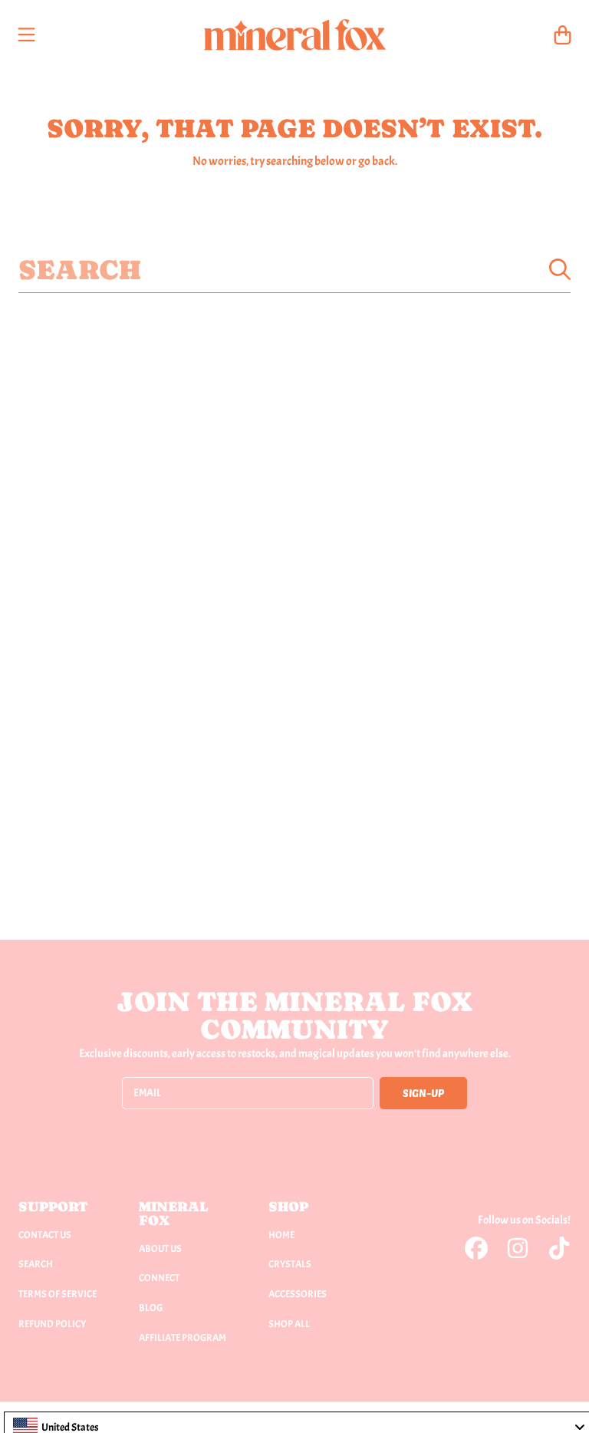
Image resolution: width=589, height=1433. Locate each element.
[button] (27, 34)
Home (281, 1235)
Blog (151, 1308)
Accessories (297, 1294)
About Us (160, 1249)
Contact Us (44, 1235)
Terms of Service (57, 1294)
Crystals (289, 1264)
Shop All (289, 1324)
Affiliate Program (182, 1338)
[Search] (559, 269)
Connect (159, 1278)
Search (35, 1264)
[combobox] (294, 269)
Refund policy (52, 1324)
